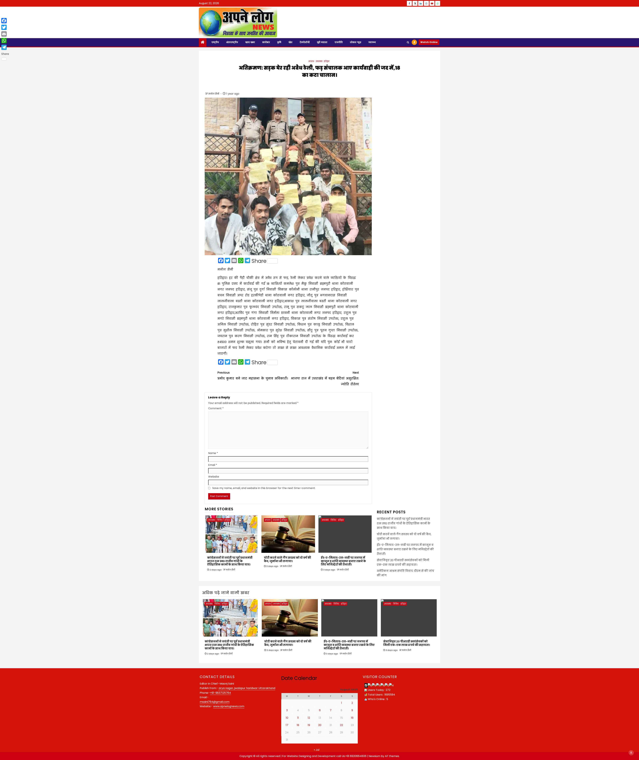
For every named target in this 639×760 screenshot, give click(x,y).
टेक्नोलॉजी (305, 42)
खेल (290, 42)
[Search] (408, 42)
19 (309, 725)
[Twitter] (5, 27)
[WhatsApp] (5, 40)
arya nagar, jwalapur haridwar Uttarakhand (246, 688)
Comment (216, 408)
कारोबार (266, 42)
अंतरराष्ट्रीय (232, 42)
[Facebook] (5, 20)
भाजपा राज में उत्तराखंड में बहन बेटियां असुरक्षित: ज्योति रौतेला (325, 378)
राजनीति (339, 42)
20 (319, 725)
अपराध (311, 61)
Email (212, 465)
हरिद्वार (326, 61)
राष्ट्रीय (215, 42)
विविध (219, 519)
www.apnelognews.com (228, 706)
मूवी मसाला (322, 42)
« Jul (316, 750)
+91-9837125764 (220, 693)
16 (352, 718)
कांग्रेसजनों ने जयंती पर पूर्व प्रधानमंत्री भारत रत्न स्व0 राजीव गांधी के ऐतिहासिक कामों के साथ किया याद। (229, 561)
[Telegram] (5, 47)
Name (213, 453)
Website (213, 477)
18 (298, 725)
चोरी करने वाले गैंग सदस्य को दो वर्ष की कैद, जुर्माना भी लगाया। (287, 559)
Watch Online (429, 42)
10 (287, 718)
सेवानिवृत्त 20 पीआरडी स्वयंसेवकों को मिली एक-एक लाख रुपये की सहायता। (406, 643)
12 (309, 718)
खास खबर (250, 42)
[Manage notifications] (631, 752)
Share (258, 261)
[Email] (5, 34)
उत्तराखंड (319, 61)
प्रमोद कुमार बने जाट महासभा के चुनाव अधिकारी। (252, 375)
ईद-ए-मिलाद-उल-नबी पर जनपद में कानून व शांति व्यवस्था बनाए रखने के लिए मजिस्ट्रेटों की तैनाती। (343, 561)
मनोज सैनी (214, 93)
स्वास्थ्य (372, 42)
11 (298, 718)
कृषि (279, 42)
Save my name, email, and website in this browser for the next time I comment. (264, 488)
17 (287, 725)
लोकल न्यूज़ (355, 42)
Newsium (374, 756)
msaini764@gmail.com (214, 702)
